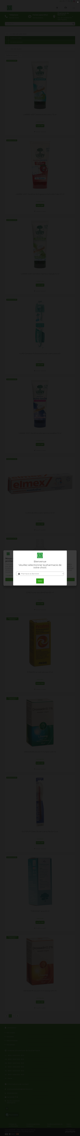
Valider (40, 581)
